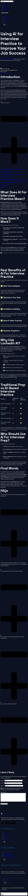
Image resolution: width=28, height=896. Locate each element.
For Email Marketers (9, 854)
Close (2, 894)
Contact (5, 8)
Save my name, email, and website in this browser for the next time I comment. (12, 789)
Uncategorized (4, 73)
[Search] (13, 1)
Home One (5, 4)
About (5, 6)
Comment (4, 792)
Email (2, 783)
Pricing (5, 9)
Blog (4, 5)
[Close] (1, 893)
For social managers (9, 857)
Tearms (6, 879)
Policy (6, 880)
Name (2, 780)
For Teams (6, 853)
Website (3, 785)
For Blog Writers (8, 855)
